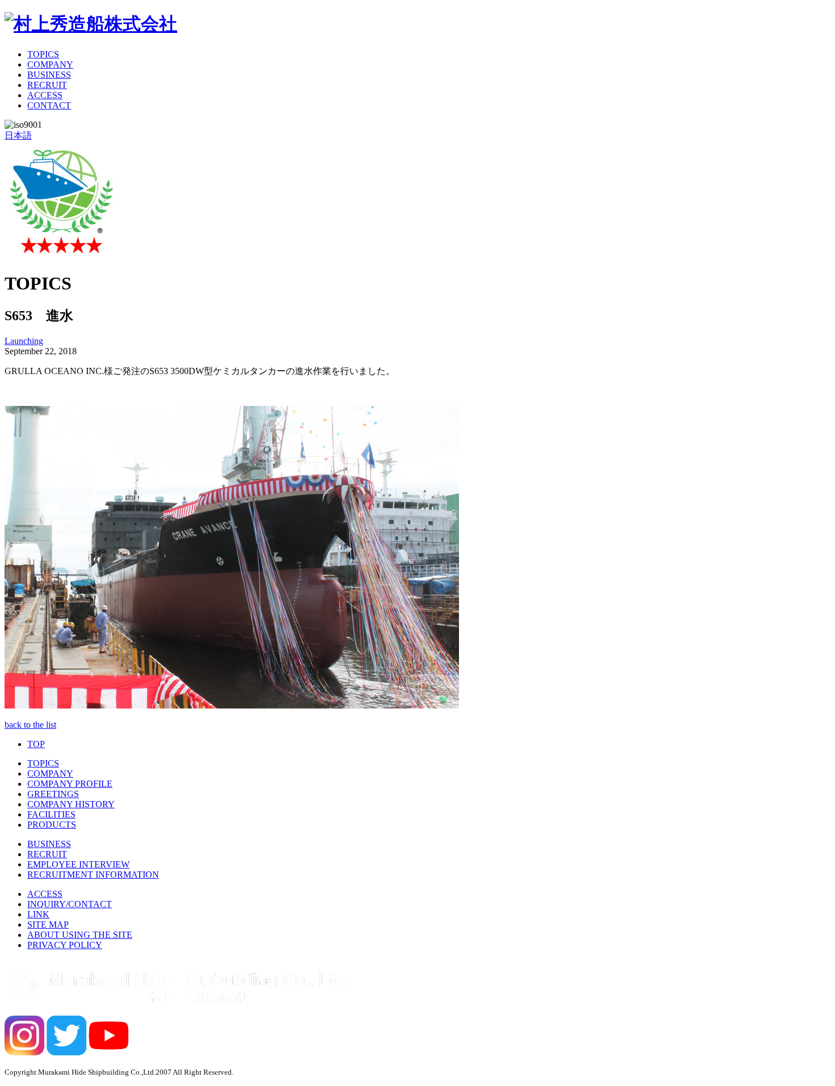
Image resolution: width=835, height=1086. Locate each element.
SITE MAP (48, 924)
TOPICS (43, 54)
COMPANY (50, 64)
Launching (24, 341)
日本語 (18, 135)
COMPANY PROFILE (69, 784)
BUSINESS (49, 74)
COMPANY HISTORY (71, 804)
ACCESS (44, 95)
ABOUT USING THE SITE (79, 935)
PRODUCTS (51, 824)
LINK (38, 914)
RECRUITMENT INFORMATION (93, 874)
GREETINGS (53, 794)
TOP (36, 744)
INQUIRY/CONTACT (69, 904)
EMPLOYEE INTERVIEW (78, 864)
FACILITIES (51, 814)
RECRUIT (47, 85)
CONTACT (49, 105)
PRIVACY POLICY (64, 945)
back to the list (30, 724)
